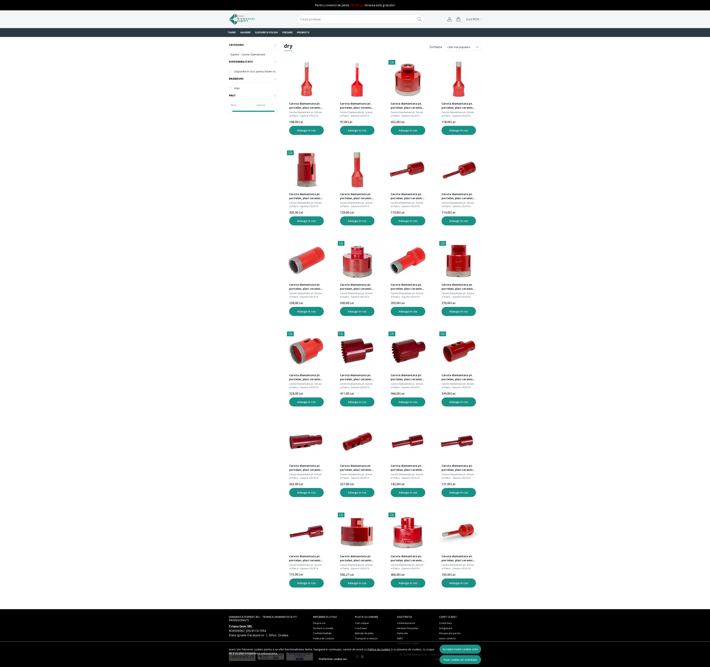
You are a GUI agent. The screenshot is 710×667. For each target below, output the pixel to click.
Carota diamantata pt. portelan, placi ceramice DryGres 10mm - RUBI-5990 (458, 106)
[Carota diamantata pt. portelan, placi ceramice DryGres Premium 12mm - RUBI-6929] (407, 441)
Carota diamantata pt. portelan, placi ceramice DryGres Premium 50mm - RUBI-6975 (356, 377)
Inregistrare (445, 628)
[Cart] (458, 19)
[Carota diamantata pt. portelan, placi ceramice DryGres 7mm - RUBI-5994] (458, 532)
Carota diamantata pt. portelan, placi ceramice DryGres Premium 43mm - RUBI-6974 (407, 377)
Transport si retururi (366, 638)
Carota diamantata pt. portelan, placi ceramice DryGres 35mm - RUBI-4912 (305, 196)
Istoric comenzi (447, 638)
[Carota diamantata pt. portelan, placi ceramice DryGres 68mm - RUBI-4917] (357, 260)
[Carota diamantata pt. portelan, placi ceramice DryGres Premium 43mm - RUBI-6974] (407, 350)
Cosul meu (361, 628)
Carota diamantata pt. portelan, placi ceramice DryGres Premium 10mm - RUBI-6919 (458, 468)
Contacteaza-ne (406, 623)
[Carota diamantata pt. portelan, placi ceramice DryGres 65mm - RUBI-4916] (407, 532)
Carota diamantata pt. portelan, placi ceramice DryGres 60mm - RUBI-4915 (407, 106)
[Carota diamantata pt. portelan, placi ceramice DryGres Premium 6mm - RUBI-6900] (458, 169)
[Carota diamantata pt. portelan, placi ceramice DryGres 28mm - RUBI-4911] (306, 260)
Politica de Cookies (323, 638)
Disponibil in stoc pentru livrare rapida (256, 71)
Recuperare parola (449, 633)
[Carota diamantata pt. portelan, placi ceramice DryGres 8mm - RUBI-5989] (306, 79)
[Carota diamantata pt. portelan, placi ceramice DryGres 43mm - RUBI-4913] (306, 350)
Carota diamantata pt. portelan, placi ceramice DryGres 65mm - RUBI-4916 (407, 558)
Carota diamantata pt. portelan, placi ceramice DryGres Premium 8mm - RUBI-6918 (407, 196)
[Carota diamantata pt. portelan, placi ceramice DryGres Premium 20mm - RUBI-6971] (357, 441)
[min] (240, 105)
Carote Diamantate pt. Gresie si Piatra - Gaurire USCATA (305, 114)
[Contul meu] (449, 19)
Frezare (287, 32)
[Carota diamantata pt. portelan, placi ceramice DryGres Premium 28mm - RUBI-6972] (306, 441)
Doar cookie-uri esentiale (460, 659)
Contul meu (445, 623)
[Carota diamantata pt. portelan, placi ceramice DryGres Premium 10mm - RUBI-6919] (458, 441)
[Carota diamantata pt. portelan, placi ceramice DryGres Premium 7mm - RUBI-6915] (306, 532)
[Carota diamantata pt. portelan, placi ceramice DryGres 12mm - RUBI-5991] (357, 169)
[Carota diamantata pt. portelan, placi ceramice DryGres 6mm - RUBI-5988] (357, 79)
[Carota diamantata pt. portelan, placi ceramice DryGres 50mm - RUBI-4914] (458, 260)
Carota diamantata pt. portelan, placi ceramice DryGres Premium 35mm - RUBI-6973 (458, 377)
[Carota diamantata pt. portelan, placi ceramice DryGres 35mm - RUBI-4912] (306, 169)
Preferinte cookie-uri (333, 659)
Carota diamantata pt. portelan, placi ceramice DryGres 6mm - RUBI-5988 (357, 106)
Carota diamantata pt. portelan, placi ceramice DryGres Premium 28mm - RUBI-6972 (305, 468)
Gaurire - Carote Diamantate (247, 54)
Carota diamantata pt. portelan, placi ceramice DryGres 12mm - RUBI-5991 (356, 196)
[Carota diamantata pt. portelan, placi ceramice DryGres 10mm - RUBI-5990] (458, 79)
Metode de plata (364, 633)
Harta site (402, 633)
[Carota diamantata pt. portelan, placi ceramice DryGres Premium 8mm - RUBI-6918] (407, 169)
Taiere (232, 32)
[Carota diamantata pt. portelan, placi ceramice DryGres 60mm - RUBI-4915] (407, 79)
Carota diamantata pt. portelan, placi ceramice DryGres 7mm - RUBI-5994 (459, 558)
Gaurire (245, 32)
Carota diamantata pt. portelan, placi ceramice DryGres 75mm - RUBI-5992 (356, 558)
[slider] (231, 111)
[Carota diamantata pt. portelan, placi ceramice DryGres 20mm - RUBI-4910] (407, 260)
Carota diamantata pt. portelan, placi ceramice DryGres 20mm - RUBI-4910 (407, 287)
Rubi (237, 88)
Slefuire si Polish (266, 32)
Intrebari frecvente (407, 628)
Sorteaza (436, 47)
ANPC (400, 638)
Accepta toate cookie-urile (460, 649)
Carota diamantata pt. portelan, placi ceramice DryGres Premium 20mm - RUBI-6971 (356, 468)
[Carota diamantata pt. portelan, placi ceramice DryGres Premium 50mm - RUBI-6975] (357, 350)
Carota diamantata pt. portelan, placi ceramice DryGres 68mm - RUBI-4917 (356, 287)
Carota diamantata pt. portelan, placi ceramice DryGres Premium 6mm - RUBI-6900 (458, 196)
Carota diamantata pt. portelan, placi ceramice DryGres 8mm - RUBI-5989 (306, 106)
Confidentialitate (322, 633)
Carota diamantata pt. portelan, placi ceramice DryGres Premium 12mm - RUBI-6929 (407, 468)
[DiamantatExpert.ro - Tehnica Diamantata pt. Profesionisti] (250, 19)
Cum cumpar (362, 623)
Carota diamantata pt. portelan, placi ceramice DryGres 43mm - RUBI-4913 (305, 377)
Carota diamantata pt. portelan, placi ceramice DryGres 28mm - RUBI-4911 (305, 287)
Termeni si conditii (323, 628)
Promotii (303, 32)
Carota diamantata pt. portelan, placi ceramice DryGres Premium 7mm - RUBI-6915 (305, 558)
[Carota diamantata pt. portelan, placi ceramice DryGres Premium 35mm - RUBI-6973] (458, 350)
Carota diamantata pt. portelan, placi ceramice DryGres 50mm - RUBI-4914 (458, 287)
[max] (266, 105)
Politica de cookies (378, 649)
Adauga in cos (306, 130)
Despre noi (319, 623)
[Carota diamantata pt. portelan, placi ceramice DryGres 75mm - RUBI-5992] (357, 532)
